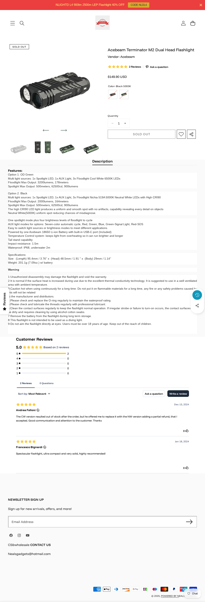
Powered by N (170, 595)
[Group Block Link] (102, 551)
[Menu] (12, 23)
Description (102, 161)
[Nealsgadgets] (102, 23)
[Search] (21, 23)
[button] (192, 23)
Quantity (113, 115)
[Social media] (197, 305)
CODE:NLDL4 (139, 4)
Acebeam (127, 57)
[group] (18, 149)
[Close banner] (201, 5)
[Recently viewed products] (197, 295)
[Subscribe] (189, 521)
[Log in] (183, 23)
